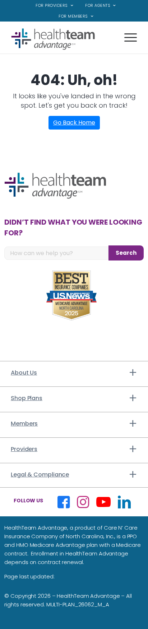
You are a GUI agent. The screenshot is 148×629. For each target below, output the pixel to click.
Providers (24, 449)
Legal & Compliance (40, 474)
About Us (24, 373)
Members (24, 423)
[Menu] (127, 42)
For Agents (97, 5)
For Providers (52, 5)
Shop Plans (26, 398)
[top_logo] (61, 39)
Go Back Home (74, 122)
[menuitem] (54, 6)
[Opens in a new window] (63, 502)
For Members (73, 16)
